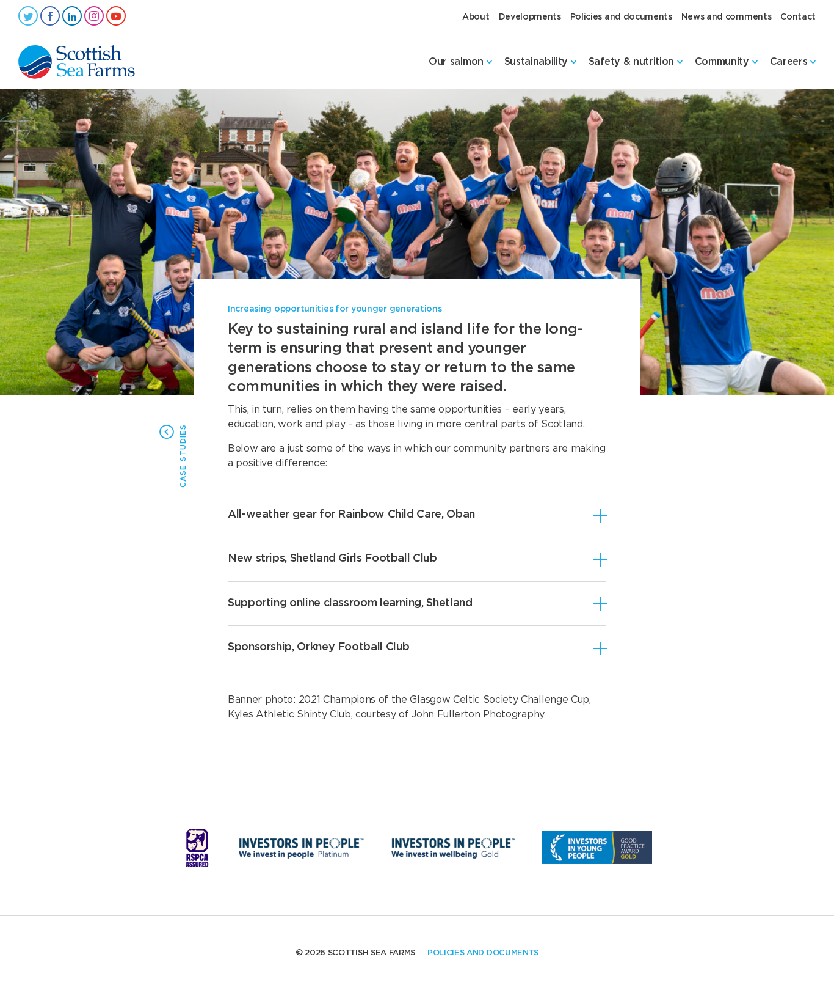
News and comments (726, 16)
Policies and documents (621, 16)
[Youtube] (116, 16)
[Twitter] (28, 16)
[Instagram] (94, 16)
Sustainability (536, 62)
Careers (789, 62)
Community (722, 62)
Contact (798, 16)
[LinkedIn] (72, 16)
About (475, 16)
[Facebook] (50, 16)
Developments (530, 16)
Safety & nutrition (631, 62)
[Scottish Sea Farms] (76, 61)
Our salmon (456, 62)
